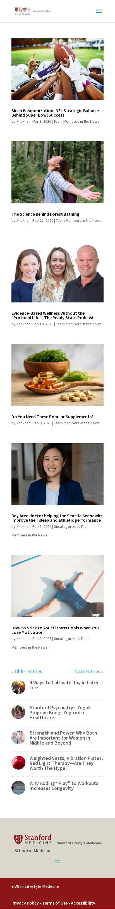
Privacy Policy (25, 903)
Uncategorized (66, 526)
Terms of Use (55, 903)
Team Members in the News (76, 121)
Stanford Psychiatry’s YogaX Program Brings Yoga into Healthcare (60, 712)
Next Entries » (89, 671)
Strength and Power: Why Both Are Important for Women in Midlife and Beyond (63, 738)
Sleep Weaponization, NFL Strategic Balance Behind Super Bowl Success (55, 113)
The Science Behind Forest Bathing (45, 214)
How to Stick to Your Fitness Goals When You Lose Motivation (55, 630)
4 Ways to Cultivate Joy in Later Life (64, 685)
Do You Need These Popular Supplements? (52, 416)
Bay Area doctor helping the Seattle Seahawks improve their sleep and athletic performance (56, 518)
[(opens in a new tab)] (57, 69)
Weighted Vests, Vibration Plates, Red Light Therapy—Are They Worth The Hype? (66, 763)
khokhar (23, 121)
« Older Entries (26, 671)
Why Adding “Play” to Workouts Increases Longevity (64, 785)
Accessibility (83, 903)
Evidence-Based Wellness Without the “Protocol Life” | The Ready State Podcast (52, 315)
